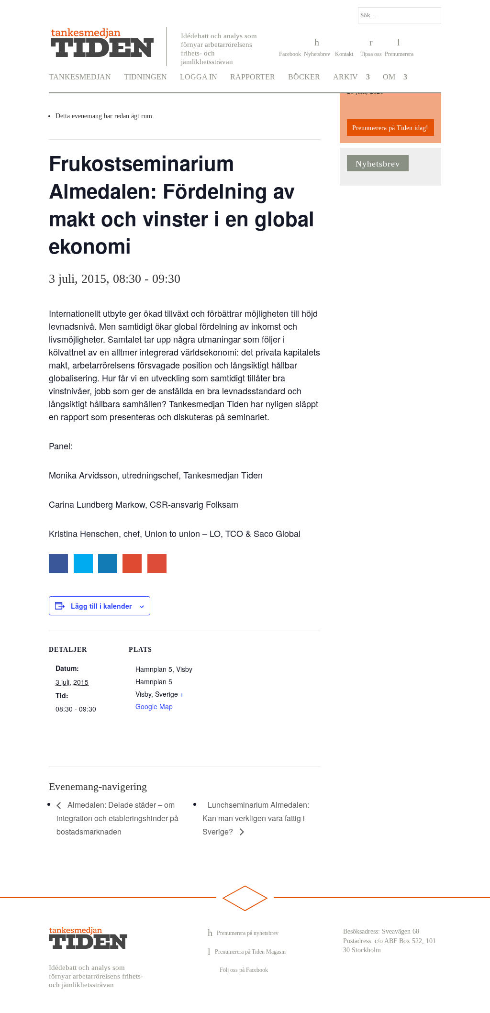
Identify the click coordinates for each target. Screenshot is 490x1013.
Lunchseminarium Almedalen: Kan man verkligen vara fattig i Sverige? (255, 818)
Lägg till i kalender (101, 606)
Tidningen (145, 77)
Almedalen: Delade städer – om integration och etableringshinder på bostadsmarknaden (117, 818)
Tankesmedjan (80, 77)
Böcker (304, 77)
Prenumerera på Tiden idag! (390, 128)
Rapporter (252, 77)
